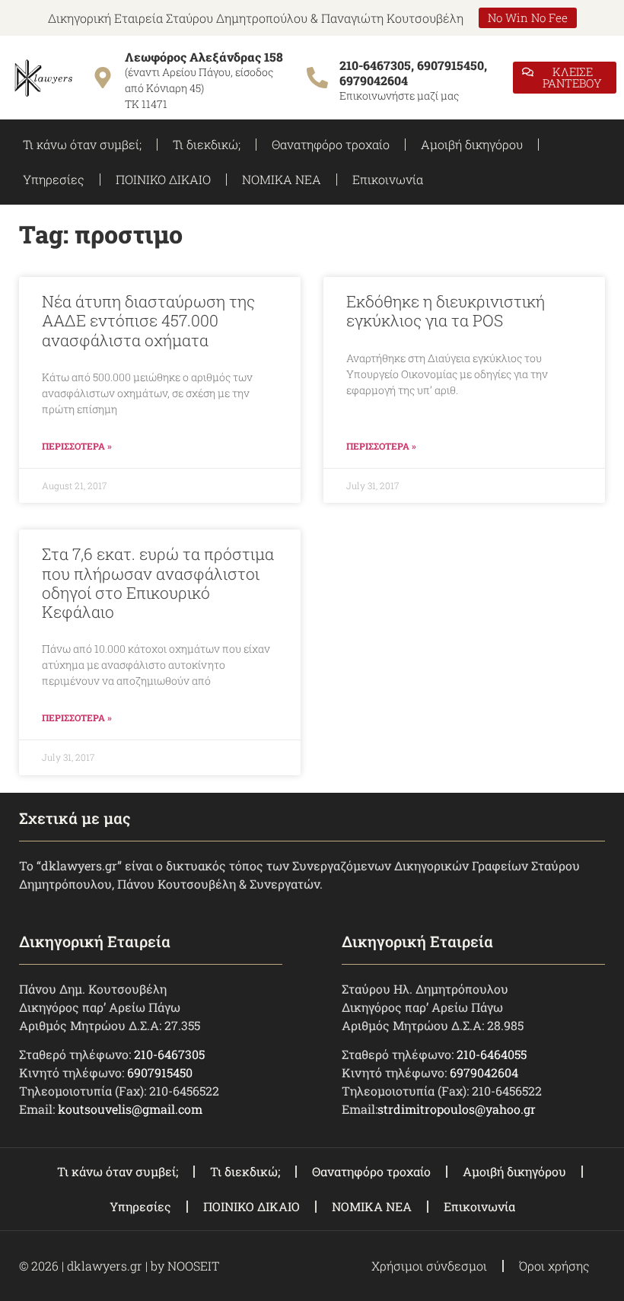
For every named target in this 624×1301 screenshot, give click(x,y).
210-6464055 (492, 1054)
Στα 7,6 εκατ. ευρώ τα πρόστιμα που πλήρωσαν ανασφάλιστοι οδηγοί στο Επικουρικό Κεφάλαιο (158, 582)
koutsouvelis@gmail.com (130, 1109)
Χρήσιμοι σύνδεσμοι (429, 1266)
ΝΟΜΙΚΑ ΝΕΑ (281, 179)
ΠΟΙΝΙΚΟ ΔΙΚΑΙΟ (163, 179)
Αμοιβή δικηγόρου (472, 144)
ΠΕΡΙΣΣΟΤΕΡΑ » (77, 446)
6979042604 (484, 1072)
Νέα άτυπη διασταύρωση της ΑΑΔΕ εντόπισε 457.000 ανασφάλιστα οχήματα (148, 320)
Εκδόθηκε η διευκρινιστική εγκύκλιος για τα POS (445, 311)
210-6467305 (169, 1054)
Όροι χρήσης (554, 1266)
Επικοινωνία (387, 179)
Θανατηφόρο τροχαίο (331, 144)
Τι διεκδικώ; (206, 144)
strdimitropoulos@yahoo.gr (456, 1109)
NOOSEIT (193, 1266)
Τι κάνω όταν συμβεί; (82, 144)
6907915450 (160, 1072)
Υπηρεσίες (53, 179)
